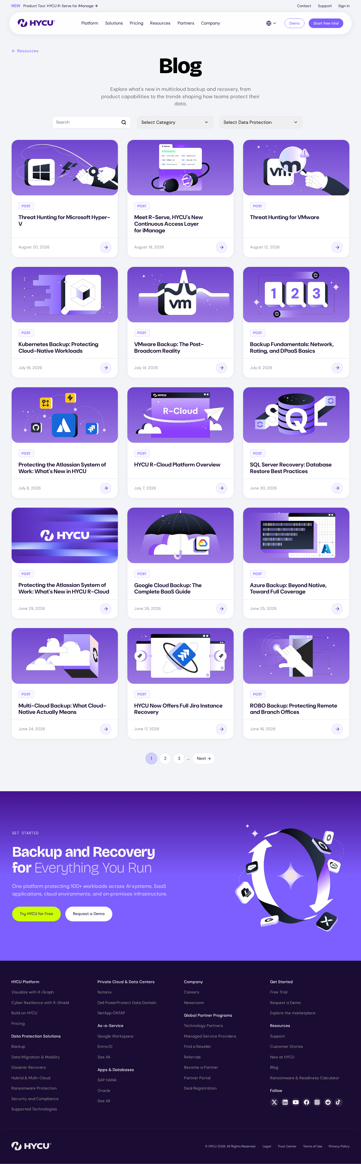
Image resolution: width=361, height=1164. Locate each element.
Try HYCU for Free (36, 913)
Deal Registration (200, 1088)
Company (210, 23)
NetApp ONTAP (111, 1013)
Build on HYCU (24, 1013)
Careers (191, 992)
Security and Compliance (35, 1098)
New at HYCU (282, 1057)
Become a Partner (201, 1067)
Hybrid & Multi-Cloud (30, 1078)
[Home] (36, 23)
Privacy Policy (339, 1146)
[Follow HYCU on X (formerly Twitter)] (274, 1102)
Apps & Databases (116, 1069)
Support (325, 5)
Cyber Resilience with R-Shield (40, 1002)
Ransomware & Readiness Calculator (304, 1078)
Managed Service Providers (210, 1036)
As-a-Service (110, 1025)
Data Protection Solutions (36, 1036)
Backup (18, 1046)
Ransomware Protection (34, 1088)
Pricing (136, 23)
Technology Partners (203, 1025)
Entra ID (105, 1046)
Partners (186, 23)
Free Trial (278, 992)
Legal (267, 1146)
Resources (160, 23)
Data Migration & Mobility (35, 1057)
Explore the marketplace (293, 1013)
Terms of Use (312, 1146)
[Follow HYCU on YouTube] (295, 1102)
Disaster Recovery (28, 1067)
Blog (274, 1067)
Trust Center (287, 1146)
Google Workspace (115, 1036)
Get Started (281, 981)
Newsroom (194, 1002)
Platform (89, 23)
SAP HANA (107, 1080)
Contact (304, 5)
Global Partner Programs (208, 1015)
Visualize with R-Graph (32, 992)
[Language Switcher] (271, 23)
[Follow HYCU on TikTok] (338, 1102)
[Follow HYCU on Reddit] (328, 1102)
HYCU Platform (25, 981)
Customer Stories (286, 1046)
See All (104, 1057)
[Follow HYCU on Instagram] (317, 1102)
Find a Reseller (197, 1046)
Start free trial (326, 23)
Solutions (114, 23)
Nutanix (105, 992)
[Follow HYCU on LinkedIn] (285, 1102)
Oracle (104, 1090)
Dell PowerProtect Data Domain (127, 1002)
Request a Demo (89, 913)
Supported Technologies (34, 1109)
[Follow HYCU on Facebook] (306, 1102)
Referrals (192, 1057)
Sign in (344, 5)
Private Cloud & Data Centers (126, 981)
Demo (294, 23)
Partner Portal (197, 1078)
